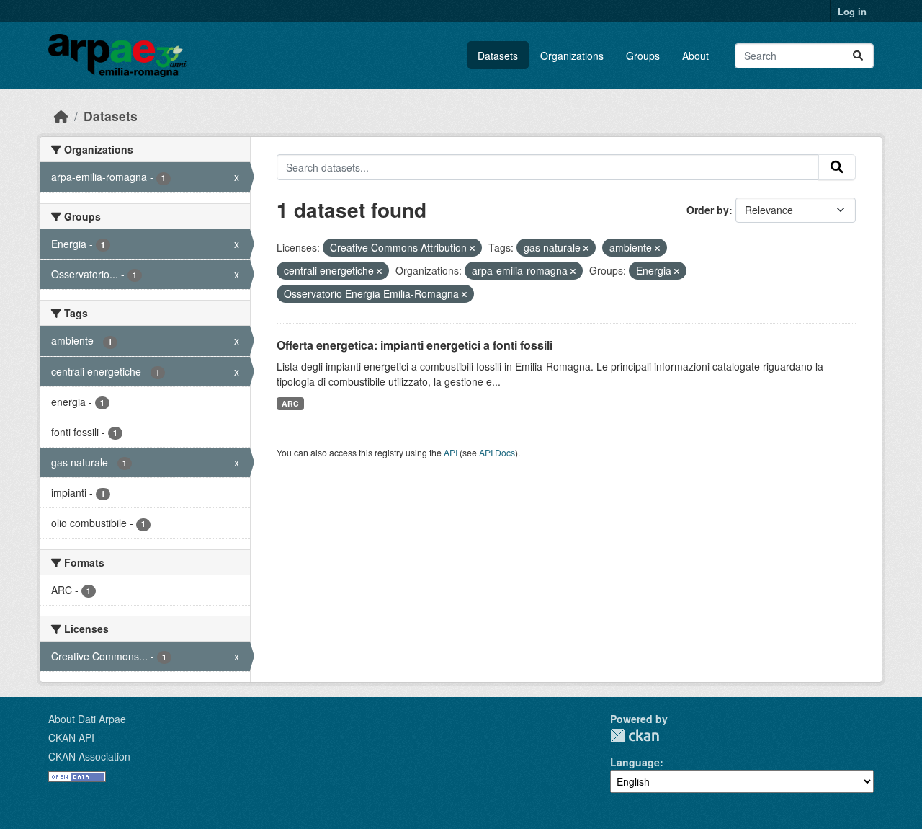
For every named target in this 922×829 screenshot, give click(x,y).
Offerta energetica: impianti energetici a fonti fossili (414, 345)
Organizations (572, 55)
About (695, 55)
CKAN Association (89, 756)
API (450, 452)
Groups (643, 55)
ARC (290, 403)
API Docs (497, 452)
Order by (707, 210)
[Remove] (472, 248)
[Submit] (857, 55)
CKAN (634, 735)
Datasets (498, 55)
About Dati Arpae (87, 718)
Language (635, 762)
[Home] (61, 116)
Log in (852, 11)
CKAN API (71, 737)
